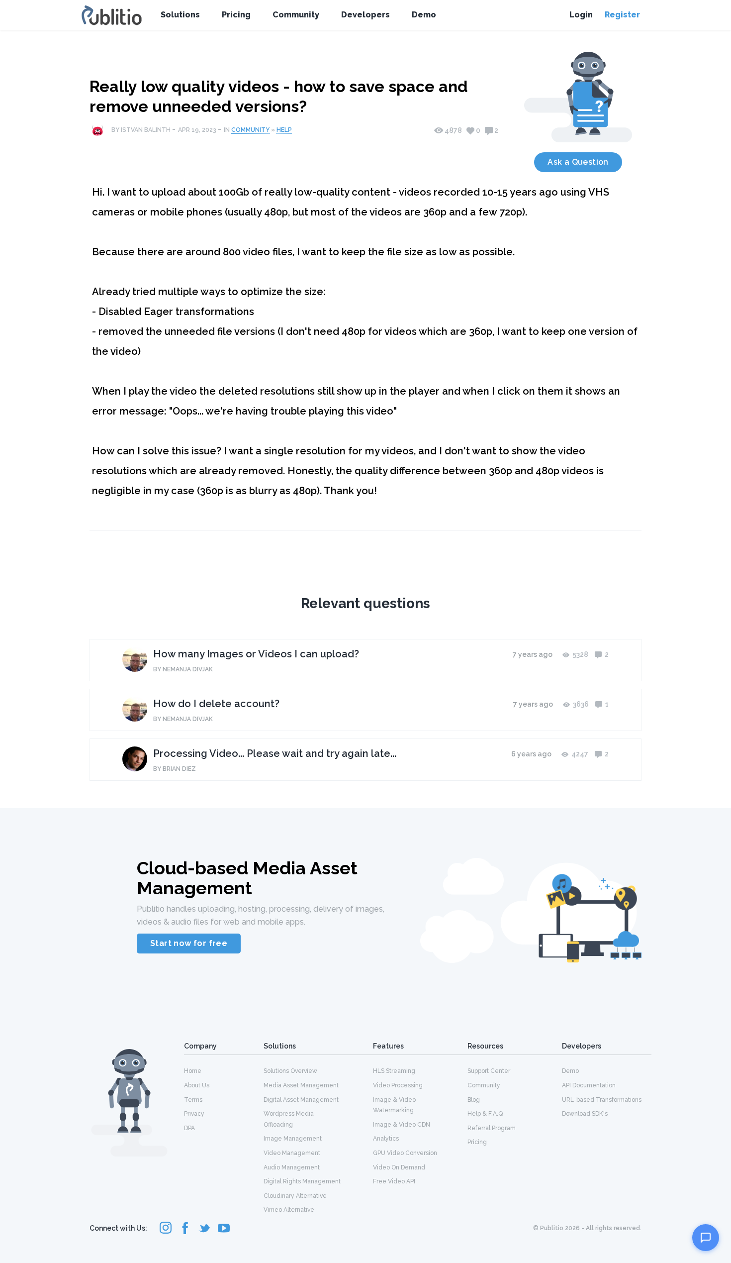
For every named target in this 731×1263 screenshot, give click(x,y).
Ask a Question (578, 162)
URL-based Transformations (601, 1099)
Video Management (292, 1153)
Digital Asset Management (301, 1099)
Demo (424, 14)
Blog (473, 1099)
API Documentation (589, 1085)
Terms (193, 1099)
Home (192, 1070)
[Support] (705, 1237)
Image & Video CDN (401, 1124)
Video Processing (398, 1085)
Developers (365, 14)
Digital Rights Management (302, 1181)
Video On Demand (399, 1167)
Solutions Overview (290, 1070)
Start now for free (188, 943)
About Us (196, 1085)
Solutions (180, 14)
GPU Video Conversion (405, 1153)
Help (284, 129)
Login (581, 14)
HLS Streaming (394, 1070)
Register (622, 14)
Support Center (488, 1070)
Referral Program (491, 1128)
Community (296, 14)
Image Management (293, 1138)
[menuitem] (224, 1070)
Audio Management (292, 1167)
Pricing (236, 14)
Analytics (386, 1138)
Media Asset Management (301, 1085)
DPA (189, 1128)
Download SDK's (585, 1113)
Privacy (194, 1113)
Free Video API (394, 1181)
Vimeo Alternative (289, 1209)
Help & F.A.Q (485, 1113)
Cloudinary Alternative (295, 1195)
